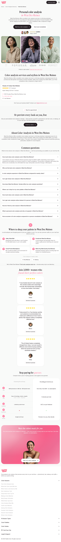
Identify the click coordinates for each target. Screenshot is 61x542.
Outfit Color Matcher (6, 505)
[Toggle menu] (59, 2)
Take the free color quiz (36, 69)
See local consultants (40, 27)
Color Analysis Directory (11, 6)
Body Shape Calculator (7, 498)
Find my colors (51, 2)
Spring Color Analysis (6, 508)
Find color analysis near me (27, 264)
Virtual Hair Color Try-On (7, 493)
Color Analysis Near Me (7, 503)
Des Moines (27, 259)
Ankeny (37, 259)
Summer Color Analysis (7, 510)
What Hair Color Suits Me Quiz (9, 486)
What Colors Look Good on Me (9, 488)
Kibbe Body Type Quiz (7, 500)
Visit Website (7, 98)
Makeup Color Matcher (7, 496)
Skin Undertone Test (6, 491)
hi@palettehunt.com (41, 103)
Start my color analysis (21, 27)
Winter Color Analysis (6, 515)
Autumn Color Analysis (7, 512)
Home (2, 6)
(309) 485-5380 (8, 96)
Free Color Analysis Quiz (7, 484)
